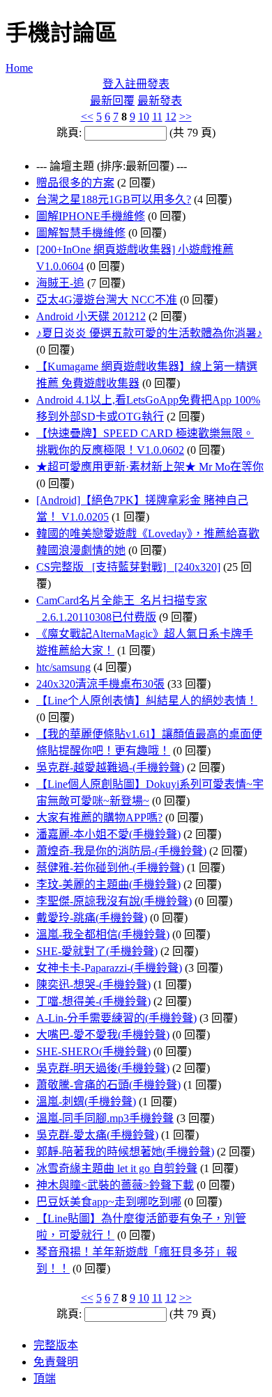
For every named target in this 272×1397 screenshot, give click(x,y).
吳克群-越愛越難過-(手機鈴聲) (110, 767)
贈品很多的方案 (75, 183)
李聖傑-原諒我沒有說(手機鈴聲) (114, 901)
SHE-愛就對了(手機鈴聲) (97, 951)
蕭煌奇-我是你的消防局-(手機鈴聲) (121, 851)
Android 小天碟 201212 (91, 316)
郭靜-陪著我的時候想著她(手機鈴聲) (125, 1152)
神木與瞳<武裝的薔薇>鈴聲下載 (115, 1185)
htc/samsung (63, 667)
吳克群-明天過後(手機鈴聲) (102, 1068)
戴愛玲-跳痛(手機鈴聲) (91, 918)
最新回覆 (112, 100)
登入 (114, 84)
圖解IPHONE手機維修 (90, 216)
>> (185, 117)
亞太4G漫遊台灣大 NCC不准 (106, 300)
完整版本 (55, 1345)
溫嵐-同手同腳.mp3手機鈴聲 (105, 1118)
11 (157, 117)
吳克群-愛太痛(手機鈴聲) (97, 1135)
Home (19, 68)
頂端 (44, 1378)
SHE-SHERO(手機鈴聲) (93, 1051)
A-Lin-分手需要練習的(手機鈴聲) (116, 1018)
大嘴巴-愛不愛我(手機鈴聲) (102, 1035)
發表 (158, 84)
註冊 (136, 84)
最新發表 (159, 100)
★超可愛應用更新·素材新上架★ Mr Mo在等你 (150, 467)
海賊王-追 (60, 283)
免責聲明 (55, 1362)
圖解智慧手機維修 (81, 233)
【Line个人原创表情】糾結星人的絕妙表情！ (146, 701)
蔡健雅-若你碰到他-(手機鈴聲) (110, 868)
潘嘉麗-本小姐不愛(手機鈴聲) (108, 834)
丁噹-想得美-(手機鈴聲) (93, 1001)
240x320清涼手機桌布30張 (100, 684)
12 (170, 117)
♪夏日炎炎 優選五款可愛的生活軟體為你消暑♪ (149, 333)
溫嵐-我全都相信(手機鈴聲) (102, 934)
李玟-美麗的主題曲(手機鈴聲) (108, 884)
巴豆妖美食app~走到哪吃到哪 (108, 1202)
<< (87, 117)
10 (143, 117)
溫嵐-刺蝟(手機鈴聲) (86, 1101)
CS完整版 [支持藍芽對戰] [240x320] (128, 567)
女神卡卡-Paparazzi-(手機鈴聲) (109, 968)
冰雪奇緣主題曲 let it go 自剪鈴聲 (116, 1168)
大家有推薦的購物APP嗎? (99, 817)
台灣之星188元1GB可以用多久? (113, 199)
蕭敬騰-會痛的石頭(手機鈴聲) (108, 1085)
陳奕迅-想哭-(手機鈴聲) (93, 984)
